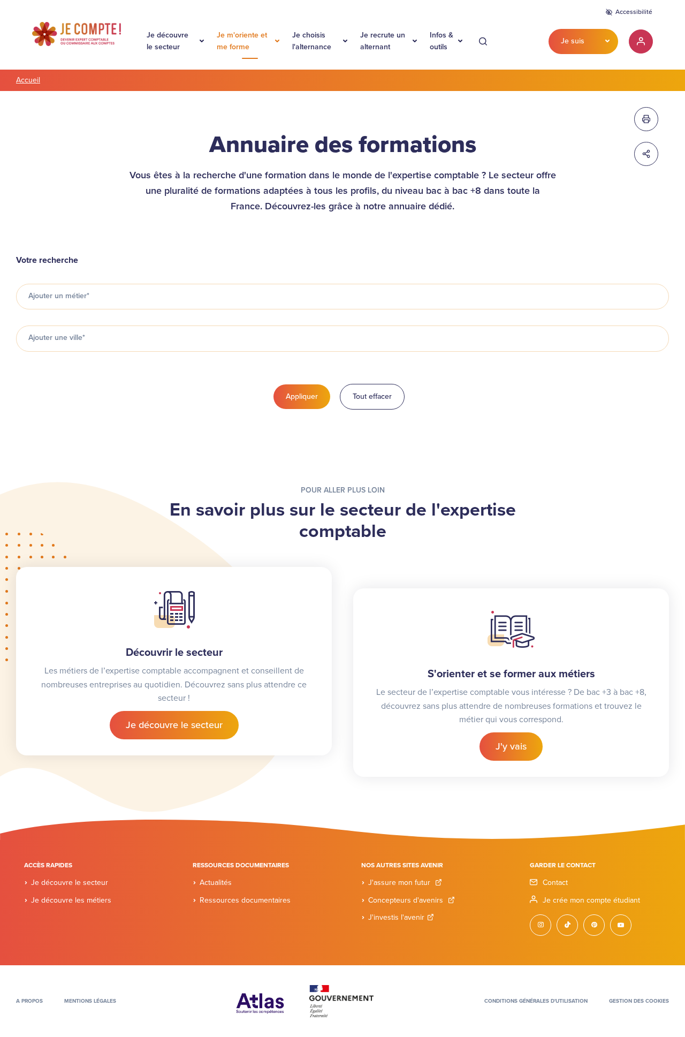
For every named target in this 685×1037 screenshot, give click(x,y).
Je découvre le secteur (167, 41)
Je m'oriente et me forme (242, 41)
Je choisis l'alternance (311, 41)
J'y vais (511, 746)
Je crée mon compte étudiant (591, 900)
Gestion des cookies (639, 1001)
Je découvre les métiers (71, 900)
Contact (555, 882)
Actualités (216, 882)
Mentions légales (90, 1001)
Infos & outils (441, 41)
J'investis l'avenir (396, 917)
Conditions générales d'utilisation (536, 1001)
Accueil (28, 80)
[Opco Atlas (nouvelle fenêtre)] (260, 1000)
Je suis (572, 41)
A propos (29, 1001)
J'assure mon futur (400, 882)
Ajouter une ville (56, 337)
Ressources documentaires (245, 900)
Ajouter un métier (58, 295)
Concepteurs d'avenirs (406, 900)
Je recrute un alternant (382, 41)
